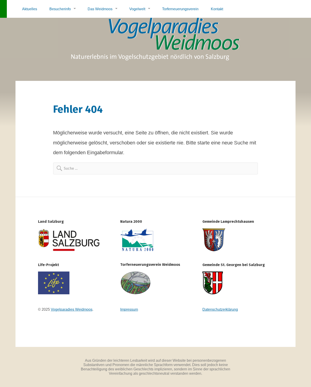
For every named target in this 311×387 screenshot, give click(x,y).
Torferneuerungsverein (180, 9)
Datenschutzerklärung (220, 309)
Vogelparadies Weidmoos (71, 309)
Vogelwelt (137, 9)
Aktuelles (29, 9)
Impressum (129, 309)
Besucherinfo (60, 9)
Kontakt (217, 9)
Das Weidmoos (100, 9)
